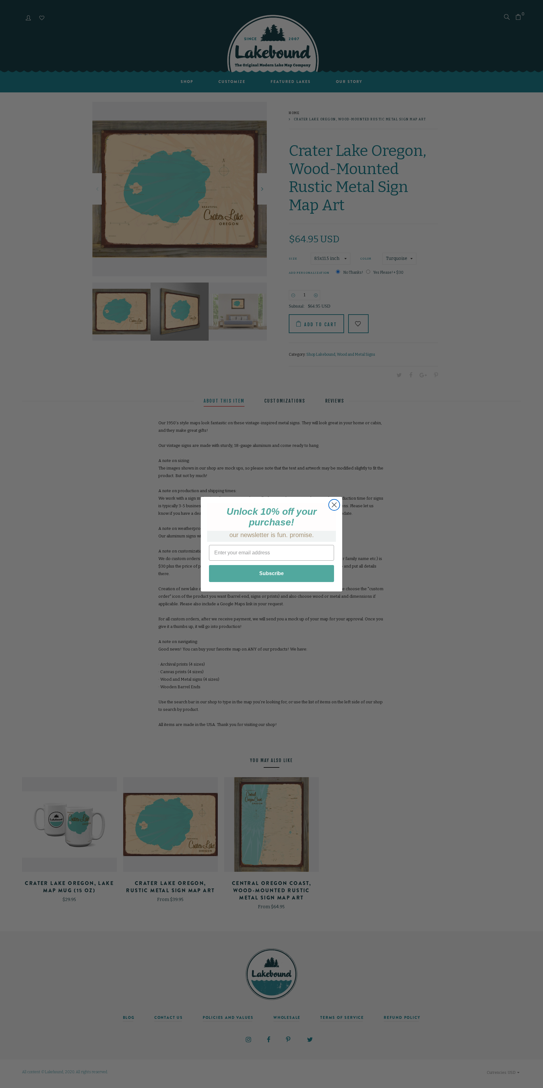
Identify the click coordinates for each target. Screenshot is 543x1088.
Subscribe (271, 573)
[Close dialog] (334, 504)
